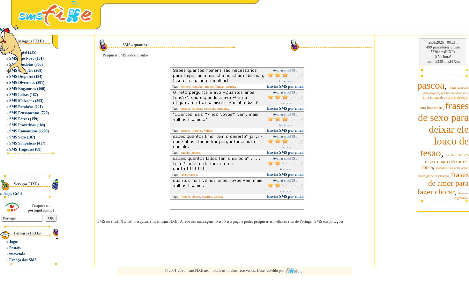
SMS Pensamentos (24, 113)
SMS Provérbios (22, 125)
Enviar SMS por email (285, 86)
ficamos (197, 130)
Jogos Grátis (13, 193)
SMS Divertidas (22, 82)
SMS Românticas (23, 131)
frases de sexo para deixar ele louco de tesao (443, 129)
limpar (219, 86)
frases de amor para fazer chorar (443, 183)
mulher (209, 86)
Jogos (14, 242)
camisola (209, 108)
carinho (450, 155)
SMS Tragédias (21, 149)
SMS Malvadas (21, 101)
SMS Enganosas (22, 88)
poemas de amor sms (454, 93)
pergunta (222, 108)
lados (184, 174)
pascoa (430, 85)
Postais (15, 248)
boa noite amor (458, 168)
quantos (185, 108)
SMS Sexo (17, 137)
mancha (230, 86)
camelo (185, 152)
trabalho (197, 86)
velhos (208, 130)
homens (185, 86)
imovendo (17, 254)
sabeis (193, 174)
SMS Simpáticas (22, 143)
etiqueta (197, 108)
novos (196, 196)
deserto (195, 152)
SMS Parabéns (21, 107)
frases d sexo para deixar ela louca (445, 161)
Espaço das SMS (23, 260)
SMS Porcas (19, 119)
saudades (441, 168)
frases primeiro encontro (433, 176)
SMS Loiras (19, 95)
